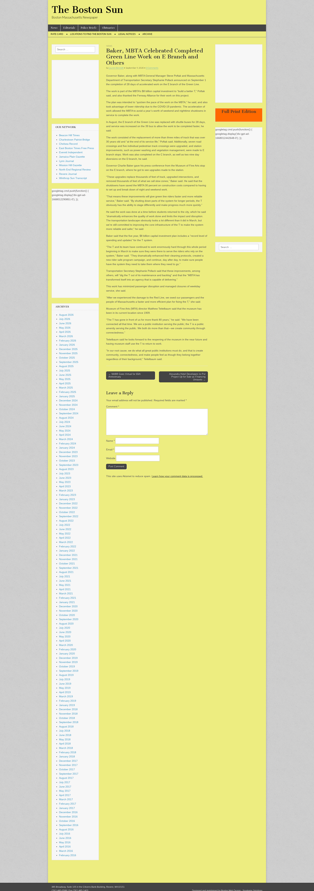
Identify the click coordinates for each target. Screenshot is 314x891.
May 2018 (65, 739)
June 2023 (65, 477)
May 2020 (65, 636)
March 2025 (66, 387)
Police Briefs (88, 27)
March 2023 (66, 490)
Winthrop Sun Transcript (73, 178)
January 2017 (67, 808)
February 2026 (67, 340)
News (54, 27)
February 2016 (67, 855)
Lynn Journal (66, 161)
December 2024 (68, 400)
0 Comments (152, 67)
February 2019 (67, 700)
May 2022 (65, 533)
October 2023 (67, 460)
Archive (147, 34)
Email (110, 449)
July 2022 (64, 524)
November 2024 (68, 404)
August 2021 (66, 572)
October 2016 (67, 820)
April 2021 (65, 589)
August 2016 (66, 829)
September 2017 (68, 773)
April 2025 (65, 383)
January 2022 (67, 550)
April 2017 (65, 795)
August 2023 (66, 469)
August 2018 (66, 726)
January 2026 (67, 344)
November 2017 (68, 765)
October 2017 (67, 769)
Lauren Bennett (116, 67)
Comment (112, 406)
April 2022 (65, 537)
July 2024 (64, 421)
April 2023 (65, 486)
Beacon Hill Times (69, 135)
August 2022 (66, 520)
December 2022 (68, 503)
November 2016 (68, 816)
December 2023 (68, 452)
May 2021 (65, 584)
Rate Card (57, 34)
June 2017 (65, 786)
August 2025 (66, 366)
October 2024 (67, 409)
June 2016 (65, 838)
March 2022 (66, 542)
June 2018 (65, 735)
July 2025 (64, 370)
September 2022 (68, 516)
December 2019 (68, 657)
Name (110, 440)
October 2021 (67, 563)
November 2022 (68, 507)
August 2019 (66, 675)
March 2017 (66, 799)
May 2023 (65, 482)
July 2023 (64, 473)
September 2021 (68, 567)
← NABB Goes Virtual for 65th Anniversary (124, 375)
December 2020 (68, 606)
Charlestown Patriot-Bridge (74, 139)
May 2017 (65, 790)
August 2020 (66, 623)
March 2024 (66, 439)
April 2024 (65, 434)
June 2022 (65, 529)
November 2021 (68, 559)
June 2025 (65, 374)
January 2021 (67, 602)
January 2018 (67, 756)
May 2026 (65, 327)
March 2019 (66, 696)
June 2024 (65, 426)
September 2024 (68, 413)
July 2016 (64, 833)
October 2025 (67, 357)
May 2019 (65, 687)
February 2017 (67, 803)
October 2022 (67, 512)
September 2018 (68, 722)
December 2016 (68, 812)
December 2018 (68, 709)
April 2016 (65, 846)
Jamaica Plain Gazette (72, 156)
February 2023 (67, 494)
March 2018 (66, 747)
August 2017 (66, 777)
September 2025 (68, 362)
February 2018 (67, 752)
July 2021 (64, 576)
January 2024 (67, 447)
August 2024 (66, 417)
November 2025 (68, 353)
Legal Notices (127, 34)
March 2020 (66, 645)
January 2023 (67, 499)
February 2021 (67, 597)
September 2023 (68, 464)
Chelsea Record (68, 143)
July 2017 (64, 782)
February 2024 (67, 443)
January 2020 (67, 653)
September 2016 (68, 825)
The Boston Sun (87, 9)
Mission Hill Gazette (70, 165)
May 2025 (65, 379)
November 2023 (68, 456)
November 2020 (68, 610)
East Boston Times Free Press (76, 148)
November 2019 (68, 662)
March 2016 (66, 850)
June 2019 (65, 683)
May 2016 (65, 842)
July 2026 (64, 319)
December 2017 (68, 760)
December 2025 (68, 349)
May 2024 (65, 430)
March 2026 (66, 336)
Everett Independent (70, 152)
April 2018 (65, 743)
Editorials (69, 27)
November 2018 (68, 713)
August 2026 (66, 314)
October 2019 (67, 666)
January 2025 (67, 396)
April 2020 (65, 640)
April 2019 (65, 692)
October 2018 (67, 718)
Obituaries (108, 27)
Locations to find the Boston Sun (90, 34)
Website (110, 458)
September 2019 (68, 670)
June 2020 (65, 632)
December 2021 (68, 555)
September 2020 (68, 619)
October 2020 (67, 615)
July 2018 (64, 730)
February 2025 (67, 391)
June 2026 (65, 323)
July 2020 (64, 627)
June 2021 (65, 580)
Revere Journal (68, 173)
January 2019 (67, 705)
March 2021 (66, 593)
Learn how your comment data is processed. (177, 476)
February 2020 (67, 649)
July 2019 (64, 679)
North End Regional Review (75, 169)
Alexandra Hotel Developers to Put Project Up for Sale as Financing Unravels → (187, 377)
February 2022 (67, 546)
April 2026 (65, 331)
